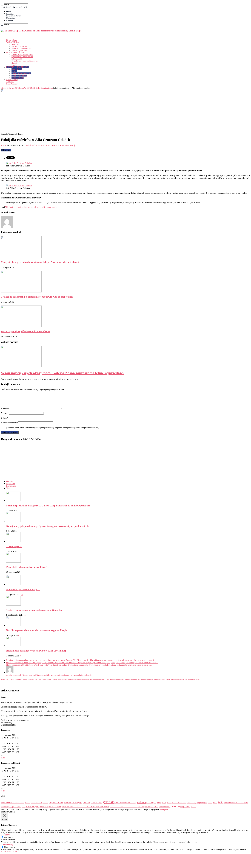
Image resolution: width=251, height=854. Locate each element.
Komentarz (6, 408)
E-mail (4, 418)
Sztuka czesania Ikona (84, 807)
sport (159, 679)
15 (25, 615)
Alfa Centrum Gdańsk (14, 207)
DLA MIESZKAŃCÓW (15, 53)
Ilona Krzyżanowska (194, 679)
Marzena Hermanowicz (179, 802)
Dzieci (151, 679)
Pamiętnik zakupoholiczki (21, 73)
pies (186, 679)
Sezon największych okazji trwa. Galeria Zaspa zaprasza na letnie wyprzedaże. (62, 373)
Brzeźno (33, 802)
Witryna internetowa (9, 423)
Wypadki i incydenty (19, 46)
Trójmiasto (84, 679)
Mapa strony (11, 18)
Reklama (9, 14)
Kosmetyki (31, 679)
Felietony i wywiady (19, 50)
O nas (8, 11)
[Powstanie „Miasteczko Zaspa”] (13, 584)
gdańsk (33, 207)
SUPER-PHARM (67, 807)
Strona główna (11, 40)
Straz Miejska (23, 679)
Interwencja (132, 802)
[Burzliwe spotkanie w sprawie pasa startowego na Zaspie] (13, 625)
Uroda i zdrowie (18, 78)
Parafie (14, 65)
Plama (132, 679)
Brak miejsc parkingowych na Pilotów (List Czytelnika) (36, 650)
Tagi (8, 488)
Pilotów (210, 802)
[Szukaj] (2, 5)
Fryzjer (156, 679)
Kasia (4, 145)
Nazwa (4, 413)
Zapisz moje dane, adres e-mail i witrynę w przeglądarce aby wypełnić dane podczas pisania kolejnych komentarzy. (51, 428)
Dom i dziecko (17, 69)
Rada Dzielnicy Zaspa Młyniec (115, 679)
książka (159, 803)
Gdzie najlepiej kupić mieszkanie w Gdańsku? (25, 331)
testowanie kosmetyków (133, 807)
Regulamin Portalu (13, 16)
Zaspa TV (10, 82)
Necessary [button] (5, 835)
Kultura (169, 802)
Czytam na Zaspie (99, 679)
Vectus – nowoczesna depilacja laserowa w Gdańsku (34, 610)
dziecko (27, 207)
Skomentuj (70, 145)
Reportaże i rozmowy (19, 76)
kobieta (40, 207)
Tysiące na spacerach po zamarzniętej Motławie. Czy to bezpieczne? (37, 296)
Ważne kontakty (12, 80)
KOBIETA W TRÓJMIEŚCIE (17, 67)
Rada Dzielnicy (12, 84)
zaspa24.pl (38, 679)
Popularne (10, 483)
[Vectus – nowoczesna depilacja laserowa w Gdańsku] (13, 605)
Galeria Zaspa (69, 679)
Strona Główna (7, 88)
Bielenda (27, 802)
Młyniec (127, 679)
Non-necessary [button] (7, 844)
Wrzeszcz (91, 679)
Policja (17, 679)
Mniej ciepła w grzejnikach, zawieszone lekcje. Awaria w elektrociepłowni (40, 262)
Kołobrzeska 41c (50, 207)
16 (22, 594)
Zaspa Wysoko (14, 546)
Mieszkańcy (61, 679)
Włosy (169, 807)
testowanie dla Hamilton (141, 679)
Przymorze (77, 679)
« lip (3, 758)
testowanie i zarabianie (177, 679)
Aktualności (16, 44)
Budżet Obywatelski (42, 802)
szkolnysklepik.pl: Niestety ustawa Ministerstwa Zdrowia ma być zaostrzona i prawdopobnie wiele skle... (49, 675)
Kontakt (9, 20)
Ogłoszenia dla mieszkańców (22, 57)
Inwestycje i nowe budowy (21, 48)
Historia (14, 63)
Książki (14, 71)
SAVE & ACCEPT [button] (9, 852)
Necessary (8, 837)
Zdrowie (193, 807)
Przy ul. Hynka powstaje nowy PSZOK (27, 567)
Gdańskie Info (17, 59)
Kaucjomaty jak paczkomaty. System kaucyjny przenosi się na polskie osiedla (47, 526)
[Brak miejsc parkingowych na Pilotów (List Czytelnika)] (13, 646)
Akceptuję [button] (164, 809)
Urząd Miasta (154, 807)
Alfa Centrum (166, 679)
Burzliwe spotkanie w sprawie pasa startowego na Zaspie (36, 630)
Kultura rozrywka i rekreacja (22, 55)
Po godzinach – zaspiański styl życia (25, 61)
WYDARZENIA (12, 42)
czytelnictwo (68, 803)
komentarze (11, 486)
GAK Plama (86, 803)
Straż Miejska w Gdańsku (49, 679)
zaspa (7, 679)
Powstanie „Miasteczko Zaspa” (23, 589)
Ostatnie (9, 481)
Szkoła (74, 807)
